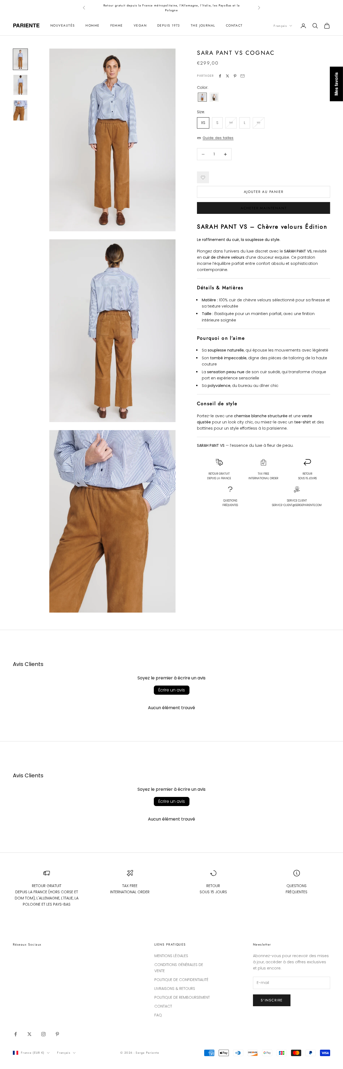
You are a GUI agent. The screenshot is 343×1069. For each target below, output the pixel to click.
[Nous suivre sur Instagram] (43, 1034)
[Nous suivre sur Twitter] (29, 1034)
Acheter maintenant (264, 208)
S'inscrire (272, 1000)
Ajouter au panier (264, 192)
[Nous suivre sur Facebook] (15, 1034)
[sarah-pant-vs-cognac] (202, 97)
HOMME (92, 25)
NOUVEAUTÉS (62, 25)
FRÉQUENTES (230, 503)
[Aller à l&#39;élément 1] (20, 59)
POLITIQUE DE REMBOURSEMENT (182, 997)
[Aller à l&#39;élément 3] (20, 110)
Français (280, 26)
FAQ (158, 1015)
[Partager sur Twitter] (227, 76)
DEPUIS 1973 (168, 25)
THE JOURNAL (203, 25)
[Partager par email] (242, 76)
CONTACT (234, 25)
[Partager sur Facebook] (220, 76)
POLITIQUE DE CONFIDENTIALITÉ (181, 979)
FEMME (116, 25)
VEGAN (140, 25)
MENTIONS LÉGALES (171, 955)
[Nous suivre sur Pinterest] (57, 1034)
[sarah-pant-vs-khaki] (214, 97)
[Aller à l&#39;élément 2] (20, 85)
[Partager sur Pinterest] (235, 76)
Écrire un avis (171, 690)
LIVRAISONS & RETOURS (174, 988)
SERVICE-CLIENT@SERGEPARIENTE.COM (297, 505)
